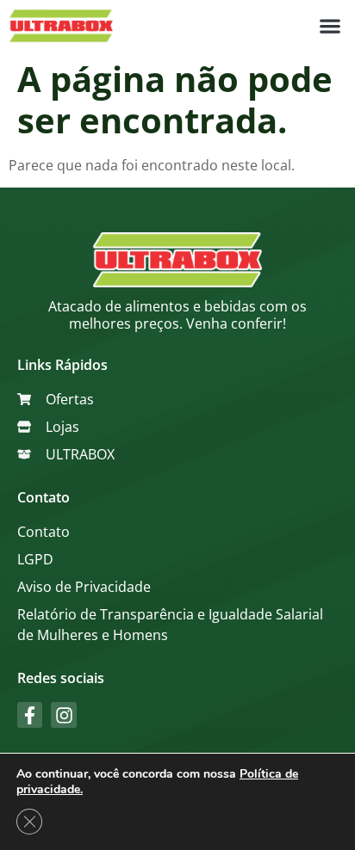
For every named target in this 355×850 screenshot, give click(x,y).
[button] (329, 26)
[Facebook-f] (29, 714)
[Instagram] (63, 714)
